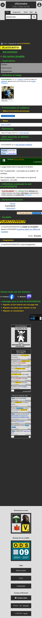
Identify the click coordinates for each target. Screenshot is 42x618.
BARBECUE (18, 402)
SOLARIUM (23, 410)
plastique (26, 133)
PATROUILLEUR (20, 368)
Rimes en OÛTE (6, 125)
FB (20, 605)
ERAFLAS (18, 382)
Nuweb (25, 613)
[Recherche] (34, 17)
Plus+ (29, 358)
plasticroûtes (12, 153)
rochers (33, 81)
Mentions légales (21, 570)
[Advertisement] (21, 30)
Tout (26, 380)
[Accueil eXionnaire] (2, 43)
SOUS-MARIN (22, 362)
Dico (5, 43)
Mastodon (26, 605)
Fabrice (25, 386)
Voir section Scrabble (14, 56)
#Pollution (4, 83)
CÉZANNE (18, 378)
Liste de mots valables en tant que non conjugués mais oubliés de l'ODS (20, 415)
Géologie (21, 191)
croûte (21, 133)
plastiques (4, 81)
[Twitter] (34, 319)
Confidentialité (21, 586)
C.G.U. (21, 578)
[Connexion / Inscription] (39, 5)
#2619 (24, 398)
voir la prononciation (8, 116)
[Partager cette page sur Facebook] (31, 318)
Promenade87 (20, 421)
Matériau (20, 79)
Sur (4, 296)
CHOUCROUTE (10, 208)
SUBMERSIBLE (25, 361)
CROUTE (12, 203)
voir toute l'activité (27, 391)
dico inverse (36, 213)
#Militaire (20, 366)
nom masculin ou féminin (24, 145)
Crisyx (13, 398)
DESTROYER (25, 355)
